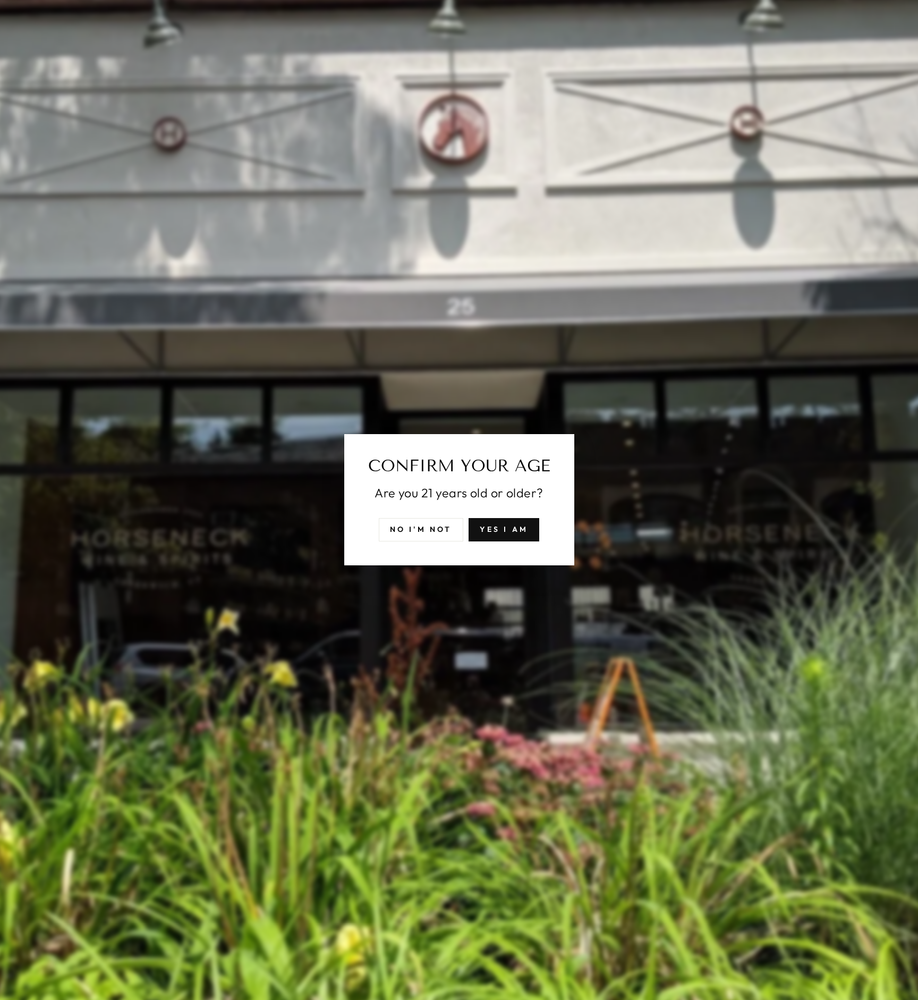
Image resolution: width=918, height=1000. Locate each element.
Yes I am (504, 530)
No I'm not (421, 530)
